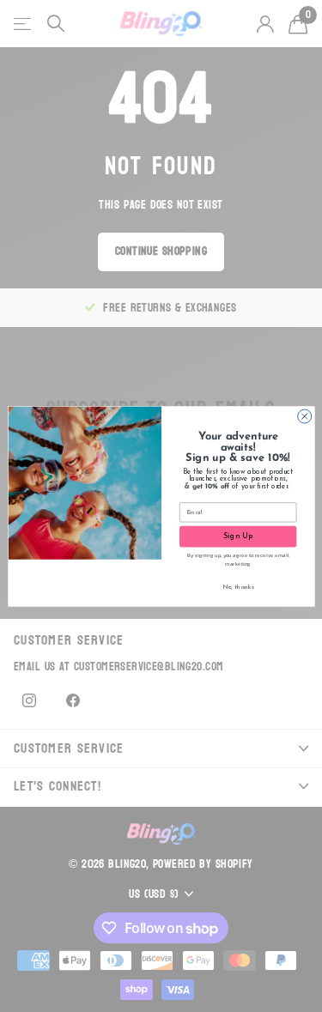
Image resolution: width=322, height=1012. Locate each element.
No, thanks (237, 586)
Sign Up (237, 536)
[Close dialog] (304, 416)
